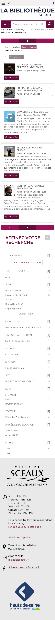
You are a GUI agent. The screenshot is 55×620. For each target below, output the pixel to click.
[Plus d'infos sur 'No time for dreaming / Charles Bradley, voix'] (9, 92)
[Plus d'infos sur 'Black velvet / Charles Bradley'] (9, 151)
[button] (53, 3)
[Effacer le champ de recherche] (42, 24)
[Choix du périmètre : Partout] (6, 24)
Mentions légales (19, 537)
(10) (26, 314)
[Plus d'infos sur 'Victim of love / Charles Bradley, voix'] (9, 190)
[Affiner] (27, 41)
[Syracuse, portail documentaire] (27, 12)
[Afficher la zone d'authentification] (10, 3)
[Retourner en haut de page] (47, 237)
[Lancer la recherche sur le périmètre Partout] (50, 24)
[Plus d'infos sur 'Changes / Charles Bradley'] (9, 116)
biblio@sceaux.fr (18, 559)
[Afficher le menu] (3, 3)
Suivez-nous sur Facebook (24, 567)
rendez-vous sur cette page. (25, 526)
